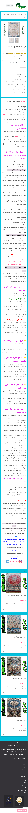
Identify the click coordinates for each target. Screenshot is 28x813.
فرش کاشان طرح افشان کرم (11, 79)
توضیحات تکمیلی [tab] (16, 101)
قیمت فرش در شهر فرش (12, 84)
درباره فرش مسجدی (22, 769)
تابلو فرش (24, 782)
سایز (25, 58)
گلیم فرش (24, 787)
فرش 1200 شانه (13, 14)
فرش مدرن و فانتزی (22, 790)
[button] (4, 24)
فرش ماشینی (20, 14)
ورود (12, 5)
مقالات (24, 767)
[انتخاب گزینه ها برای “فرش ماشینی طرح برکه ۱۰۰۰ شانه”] (3, 699)
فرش (4, 114)
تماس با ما (24, 772)
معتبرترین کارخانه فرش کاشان (19, 87)
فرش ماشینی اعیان (22, 81)
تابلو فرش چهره (23, 792)
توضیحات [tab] (23, 101)
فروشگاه (24, 764)
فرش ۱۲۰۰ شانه (17, 136)
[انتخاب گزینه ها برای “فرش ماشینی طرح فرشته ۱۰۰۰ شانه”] (3, 658)
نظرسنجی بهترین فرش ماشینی (19, 89)
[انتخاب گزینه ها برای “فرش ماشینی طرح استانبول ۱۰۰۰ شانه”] (3, 575)
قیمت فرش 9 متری (22, 84)
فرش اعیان (20, 79)
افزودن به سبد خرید (22, 810)
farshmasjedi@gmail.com (13, 745)
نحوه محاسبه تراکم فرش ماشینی (14, 264)
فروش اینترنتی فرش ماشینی (11, 81)
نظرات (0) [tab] (9, 101)
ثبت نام (8, 5)
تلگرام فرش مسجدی (14, 564)
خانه (25, 14)
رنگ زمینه (23, 62)
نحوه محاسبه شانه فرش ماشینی (14, 262)
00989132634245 (13, 743)
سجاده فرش (23, 785)
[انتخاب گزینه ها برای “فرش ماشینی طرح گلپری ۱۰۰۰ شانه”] (3, 616)
